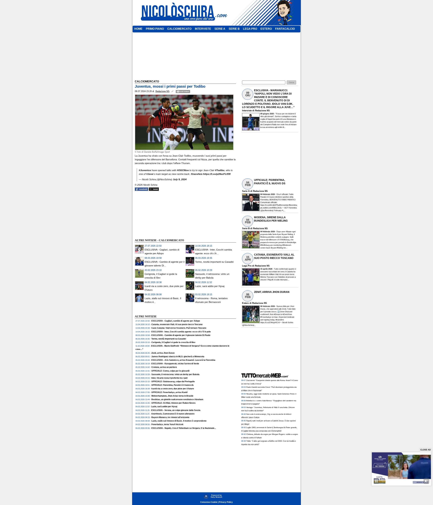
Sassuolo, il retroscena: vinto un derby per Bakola (175, 374)
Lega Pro (247, 265)
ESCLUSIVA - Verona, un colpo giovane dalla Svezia (175, 410)
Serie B (246, 228)
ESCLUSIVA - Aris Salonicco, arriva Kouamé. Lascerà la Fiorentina (183, 360)
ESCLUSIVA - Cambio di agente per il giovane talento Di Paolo (180, 335)
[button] (291, 82)
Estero (245, 303)
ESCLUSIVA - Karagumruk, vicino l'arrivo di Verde (175, 363)
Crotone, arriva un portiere (164, 367)
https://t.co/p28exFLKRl (217, 174)
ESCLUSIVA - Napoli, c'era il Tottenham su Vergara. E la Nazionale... (183, 428)
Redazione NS (262, 110)
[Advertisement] (160, 214)
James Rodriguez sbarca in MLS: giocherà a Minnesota (177, 356)
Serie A (246, 191)
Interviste (247, 110)
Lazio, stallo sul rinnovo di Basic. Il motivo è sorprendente (179, 421)
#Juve (149, 174)
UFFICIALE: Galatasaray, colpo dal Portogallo (173, 381)
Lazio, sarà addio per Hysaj (209, 286)
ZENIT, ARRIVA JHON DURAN (271, 292)
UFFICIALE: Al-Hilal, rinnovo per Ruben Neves (173, 403)
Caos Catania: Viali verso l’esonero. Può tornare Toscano (178, 328)
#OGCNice (183, 170)
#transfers (196, 174)
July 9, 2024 (180, 179)
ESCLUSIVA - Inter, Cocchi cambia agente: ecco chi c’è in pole (181, 332)
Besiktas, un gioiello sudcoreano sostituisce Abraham (177, 399)
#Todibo (219, 170)
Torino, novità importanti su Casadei (214, 261)
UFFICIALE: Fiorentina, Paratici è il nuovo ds (172, 385)
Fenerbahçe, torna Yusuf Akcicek (167, 424)
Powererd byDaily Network (216, 496)
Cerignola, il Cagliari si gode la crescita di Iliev (173, 342)
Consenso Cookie (208, 502)
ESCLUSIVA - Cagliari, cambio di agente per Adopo (175, 321)
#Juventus (145, 170)
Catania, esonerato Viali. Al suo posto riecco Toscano (176, 324)
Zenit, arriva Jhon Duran (163, 353)
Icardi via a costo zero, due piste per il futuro (172, 388)
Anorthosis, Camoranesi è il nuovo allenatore (173, 414)
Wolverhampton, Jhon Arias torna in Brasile (172, 396)
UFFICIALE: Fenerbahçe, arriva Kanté (169, 392)
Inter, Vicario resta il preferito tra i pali (169, 378)
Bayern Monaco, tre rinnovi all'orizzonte (170, 417)
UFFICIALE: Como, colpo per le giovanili (170, 371)
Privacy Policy (226, 502)
